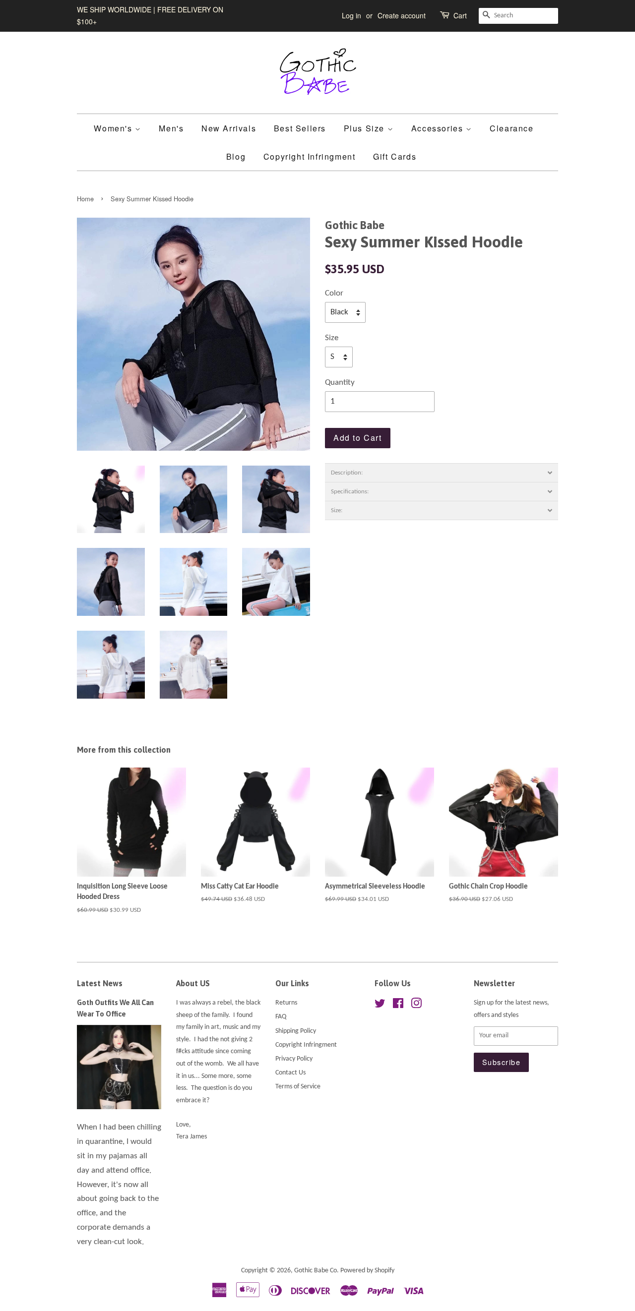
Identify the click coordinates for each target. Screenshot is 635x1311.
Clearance (511, 128)
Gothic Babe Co (315, 1270)
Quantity (340, 382)
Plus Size (365, 128)
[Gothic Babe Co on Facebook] (398, 1006)
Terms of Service (297, 1086)
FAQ (280, 1016)
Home (85, 198)
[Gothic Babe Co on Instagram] (416, 1006)
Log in (351, 15)
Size (331, 338)
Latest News (100, 983)
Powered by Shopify (367, 1270)
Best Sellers (300, 128)
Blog (236, 156)
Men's (171, 128)
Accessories (438, 128)
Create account (402, 15)
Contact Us (290, 1072)
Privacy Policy (294, 1059)
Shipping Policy (295, 1031)
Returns (286, 1003)
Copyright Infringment (309, 156)
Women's (114, 128)
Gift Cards (394, 156)
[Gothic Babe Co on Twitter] (380, 1006)
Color (334, 293)
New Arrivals (228, 128)
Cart (460, 15)
